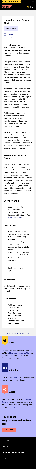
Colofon (6, 458)
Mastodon (28, 399)
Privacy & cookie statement (13, 452)
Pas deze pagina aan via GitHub (18, 333)
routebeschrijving (14, 217)
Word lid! (7, 7)
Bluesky (5, 402)
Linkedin (14, 377)
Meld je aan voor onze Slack (19, 353)
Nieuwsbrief (7, 446)
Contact (6, 440)
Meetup (12, 407)
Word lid (9, 430)
